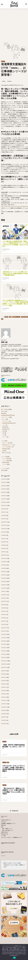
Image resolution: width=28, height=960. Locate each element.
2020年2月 (3, 693)
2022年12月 (4, 594)
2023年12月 (4, 555)
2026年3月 (3, 495)
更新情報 (4, 462)
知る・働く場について (7, 830)
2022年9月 (3, 604)
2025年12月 (4, 505)
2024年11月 (4, 525)
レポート (3, 419)
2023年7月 (3, 571)
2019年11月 (4, 703)
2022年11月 (4, 598)
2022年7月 (3, 611)
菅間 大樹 (3, 81)
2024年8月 (3, 535)
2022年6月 (3, 614)
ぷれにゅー (4, 821)
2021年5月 (3, 644)
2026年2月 (3, 499)
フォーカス (4, 468)
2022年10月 (4, 601)
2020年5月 (3, 684)
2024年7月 (3, 538)
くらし (4, 425)
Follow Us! (15, 810)
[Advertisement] (14, 25)
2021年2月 (3, 654)
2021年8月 (3, 634)
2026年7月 (3, 482)
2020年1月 (3, 697)
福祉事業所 (5, 429)
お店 (3, 433)
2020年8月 (3, 674)
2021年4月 (3, 647)
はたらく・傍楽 (6, 442)
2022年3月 (3, 624)
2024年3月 (3, 548)
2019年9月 (3, 710)
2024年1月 (3, 551)
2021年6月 (3, 641)
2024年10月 (4, 528)
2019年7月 (3, 717)
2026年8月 (3, 479)
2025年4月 (3, 518)
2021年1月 (3, 657)
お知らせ (3, 411)
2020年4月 (3, 687)
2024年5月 (3, 545)
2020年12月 (4, 660)
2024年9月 (3, 532)
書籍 (2, 413)
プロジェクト (5, 421)
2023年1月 (3, 591)
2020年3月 (3, 690)
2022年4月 (3, 621)
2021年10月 (4, 627)
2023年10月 (4, 561)
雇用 (10, 316)
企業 (3, 431)
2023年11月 (4, 558)
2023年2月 (3, 588)
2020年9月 (3, 670)
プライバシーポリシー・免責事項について (11, 837)
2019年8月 (3, 713)
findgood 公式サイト (6, 820)
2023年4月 (3, 581)
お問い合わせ (4, 832)
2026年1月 (3, 502)
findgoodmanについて (7, 444)
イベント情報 (5, 460)
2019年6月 (3, 720)
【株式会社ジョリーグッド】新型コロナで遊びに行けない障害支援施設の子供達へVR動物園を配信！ (15, 273)
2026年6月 (3, 485)
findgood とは (4, 834)
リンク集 (3, 835)
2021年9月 (3, 631)
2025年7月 (3, 512)
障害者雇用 (5, 448)
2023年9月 (3, 565)
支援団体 (4, 427)
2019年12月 (4, 700)
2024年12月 (4, 522)
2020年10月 (4, 667)
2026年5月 (3, 489)
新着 (2, 470)
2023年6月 (3, 575)
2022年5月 (3, 618)
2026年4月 (3, 492)
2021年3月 (3, 651)
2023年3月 (3, 584)
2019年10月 (4, 707)
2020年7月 (3, 677)
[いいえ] (26, 952)
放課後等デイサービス (16, 316)
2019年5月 (3, 723)
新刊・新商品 (4, 409)
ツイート (3, 855)
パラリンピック (5, 417)
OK (14, 957)
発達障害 (6, 316)
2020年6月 (3, 680)
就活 (3, 450)
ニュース (3, 61)
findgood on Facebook (8, 843)
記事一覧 (3, 825)
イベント (4, 437)
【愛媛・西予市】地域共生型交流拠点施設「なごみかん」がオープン (13, 746)
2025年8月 (3, 508)
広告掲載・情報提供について (8, 823)
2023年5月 (3, 578)
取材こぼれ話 (5, 452)
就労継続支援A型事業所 (7, 415)
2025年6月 (3, 515)
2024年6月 (3, 541)
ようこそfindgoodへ (7, 446)
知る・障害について (7, 828)
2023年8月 (3, 568)
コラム (2, 440)
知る (2, 827)
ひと (3, 435)
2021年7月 (3, 637)
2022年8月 (3, 608)
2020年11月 (4, 664)
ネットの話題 (5, 458)
